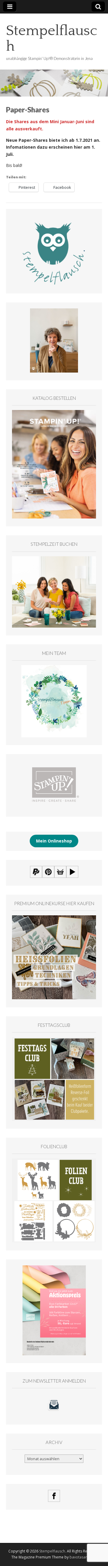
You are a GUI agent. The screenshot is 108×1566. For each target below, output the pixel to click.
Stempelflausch (51, 38)
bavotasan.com (83, 1557)
